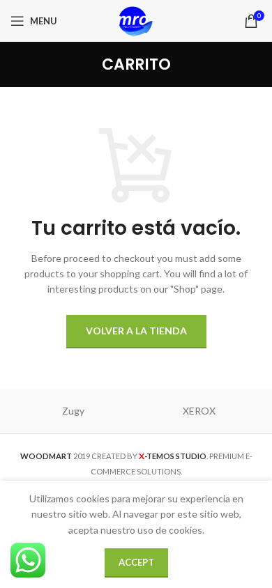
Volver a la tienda (136, 330)
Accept (136, 562)
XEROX (199, 411)
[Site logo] (136, 20)
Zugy (73, 411)
